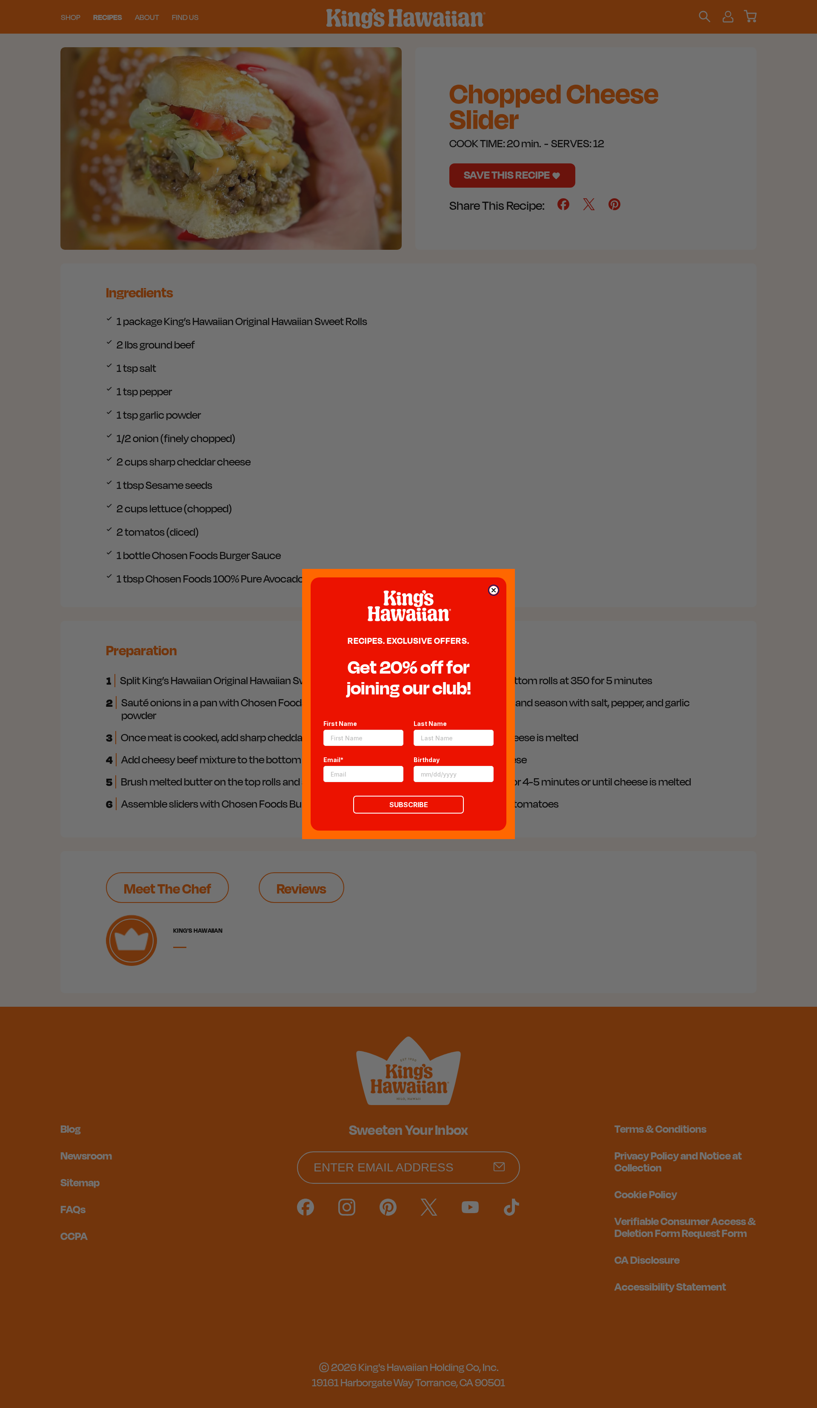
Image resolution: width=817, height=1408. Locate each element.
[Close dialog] (493, 590)
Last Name (430, 723)
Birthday (427, 759)
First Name (340, 723)
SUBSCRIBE (408, 804)
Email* (333, 759)
